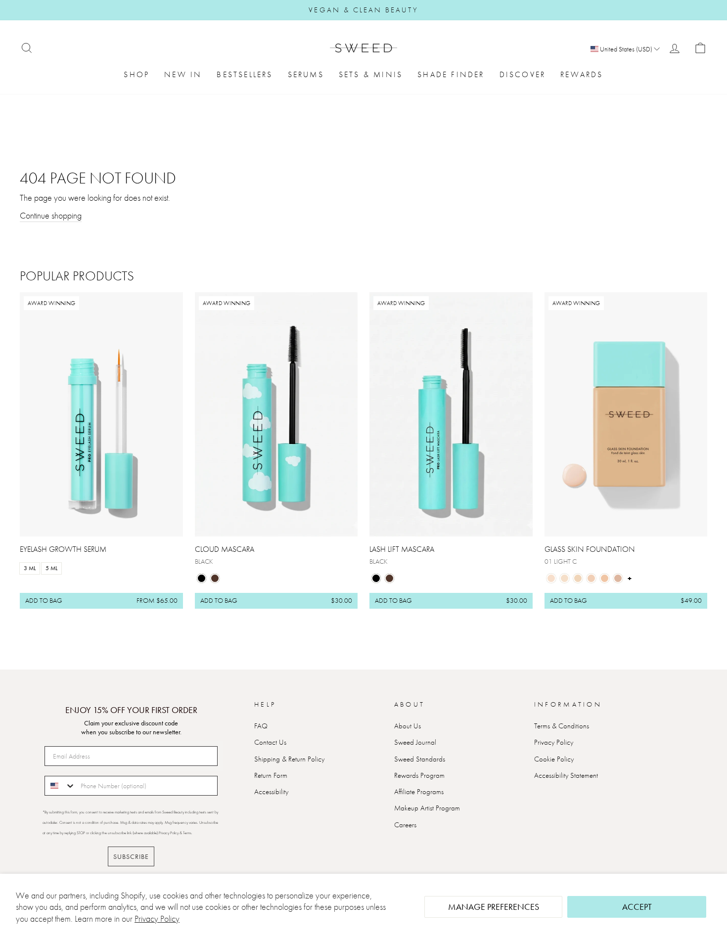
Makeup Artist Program (427, 808)
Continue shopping (51, 215)
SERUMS (306, 74)
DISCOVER (523, 74)
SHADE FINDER (450, 74)
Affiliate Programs (419, 792)
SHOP (136, 74)
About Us (407, 726)
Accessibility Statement (566, 775)
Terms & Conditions (561, 726)
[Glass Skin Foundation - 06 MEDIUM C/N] (618, 578)
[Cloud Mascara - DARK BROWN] (215, 578)
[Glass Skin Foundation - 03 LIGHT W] (578, 578)
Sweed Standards (419, 759)
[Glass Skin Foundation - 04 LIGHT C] (591, 578)
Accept (637, 906)
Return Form (270, 775)
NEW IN (183, 74)
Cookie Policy (554, 759)
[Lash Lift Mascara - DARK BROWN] (389, 578)
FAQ (261, 726)
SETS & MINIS (371, 74)
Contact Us (270, 742)
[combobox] (60, 785)
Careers (405, 825)
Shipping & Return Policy (289, 759)
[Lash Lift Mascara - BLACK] (376, 578)
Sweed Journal (415, 742)
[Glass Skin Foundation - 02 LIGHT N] (564, 578)
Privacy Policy (157, 918)
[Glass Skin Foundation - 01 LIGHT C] (551, 578)
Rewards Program (419, 775)
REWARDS (581, 74)
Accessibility (271, 792)
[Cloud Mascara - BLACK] (201, 578)
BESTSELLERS (245, 74)
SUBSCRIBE (131, 856)
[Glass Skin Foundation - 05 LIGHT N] (604, 578)
